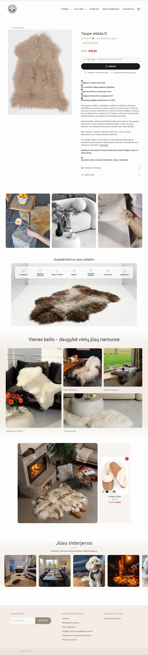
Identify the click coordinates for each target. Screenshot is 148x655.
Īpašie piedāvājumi (111, 9)
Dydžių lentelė (89, 175)
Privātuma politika (69, 640)
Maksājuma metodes (70, 623)
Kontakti (65, 618)
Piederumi (94, 9)
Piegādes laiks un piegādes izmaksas (77, 631)
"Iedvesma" (104, 145)
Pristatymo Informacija (92, 168)
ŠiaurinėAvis (28, 651)
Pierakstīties (43, 621)
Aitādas (65, 9)
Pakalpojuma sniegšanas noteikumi (76, 635)
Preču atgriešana (69, 627)
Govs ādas (79, 9)
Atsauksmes (128, 9)
